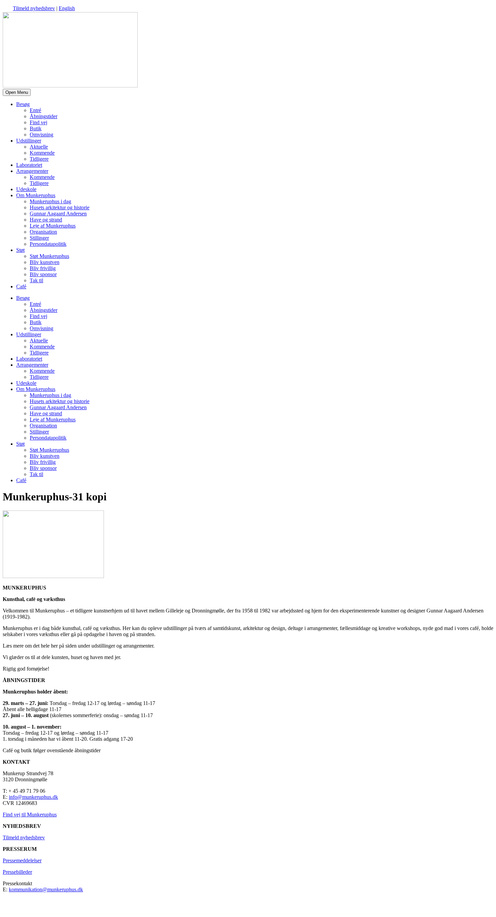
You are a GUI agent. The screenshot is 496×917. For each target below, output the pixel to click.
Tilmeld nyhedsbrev (34, 8)
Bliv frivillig (43, 268)
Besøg (23, 104)
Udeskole (26, 189)
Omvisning (41, 134)
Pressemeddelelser (22, 860)
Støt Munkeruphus (49, 256)
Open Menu (16, 92)
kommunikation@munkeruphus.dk (46, 889)
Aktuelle (39, 147)
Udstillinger (28, 140)
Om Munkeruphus (35, 195)
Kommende (42, 153)
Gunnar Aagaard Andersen (58, 213)
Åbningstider (43, 116)
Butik (36, 128)
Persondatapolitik (48, 244)
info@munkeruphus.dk (33, 797)
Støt (20, 250)
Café (21, 286)
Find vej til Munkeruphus (30, 814)
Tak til (36, 280)
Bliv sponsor (43, 274)
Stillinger (39, 238)
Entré (35, 110)
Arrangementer (32, 171)
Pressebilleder (17, 872)
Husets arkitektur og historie (59, 207)
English (67, 8)
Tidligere (39, 159)
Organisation (43, 232)
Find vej (38, 122)
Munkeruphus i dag (50, 201)
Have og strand (46, 219)
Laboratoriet (29, 165)
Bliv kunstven (44, 262)
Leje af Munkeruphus (53, 226)
